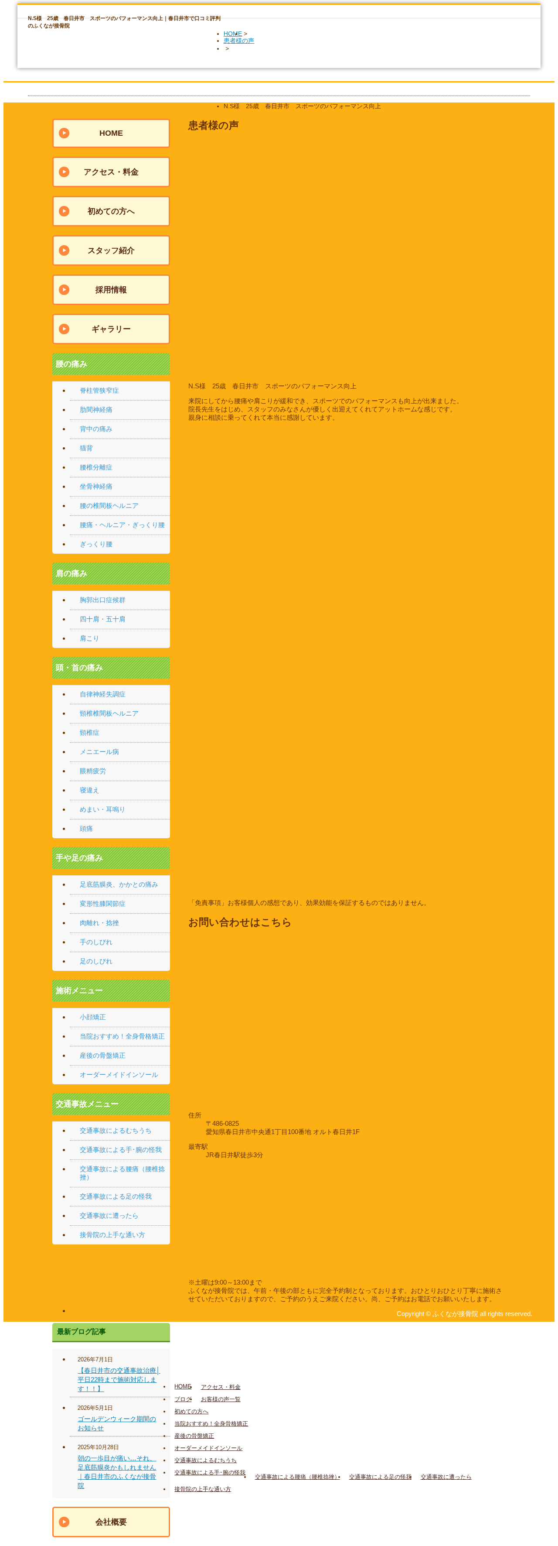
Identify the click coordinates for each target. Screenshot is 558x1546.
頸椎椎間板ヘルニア (109, 713)
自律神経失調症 (103, 694)
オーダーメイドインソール (119, 1074)
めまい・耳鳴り (103, 809)
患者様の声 (239, 40)
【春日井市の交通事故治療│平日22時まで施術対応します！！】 (119, 1379)
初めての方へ (111, 211)
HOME (233, 33)
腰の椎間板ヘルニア (109, 505)
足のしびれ (96, 961)
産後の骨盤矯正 (103, 1055)
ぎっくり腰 (96, 544)
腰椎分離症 (96, 467)
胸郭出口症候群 (103, 599)
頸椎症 (89, 732)
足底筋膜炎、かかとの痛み (119, 884)
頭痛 (86, 828)
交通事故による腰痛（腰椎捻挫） (297, 1477)
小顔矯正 (93, 1017)
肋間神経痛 (96, 409)
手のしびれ (96, 942)
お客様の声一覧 (221, 1399)
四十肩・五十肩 (103, 619)
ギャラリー (111, 329)
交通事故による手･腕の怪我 (121, 1149)
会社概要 (111, 1522)
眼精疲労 (93, 771)
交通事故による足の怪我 (116, 1196)
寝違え (89, 790)
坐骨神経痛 (96, 486)
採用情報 (111, 289)
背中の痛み (96, 428)
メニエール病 (99, 751)
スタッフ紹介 (111, 250)
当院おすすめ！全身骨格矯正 (122, 1036)
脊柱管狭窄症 (99, 390)
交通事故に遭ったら (109, 1215)
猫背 (86, 448)
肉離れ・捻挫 (99, 922)
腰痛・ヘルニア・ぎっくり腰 (122, 524)
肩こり (89, 638)
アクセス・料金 (111, 172)
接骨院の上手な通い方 (112, 1234)
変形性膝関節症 (103, 903)
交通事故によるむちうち (116, 1130)
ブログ (182, 1399)
